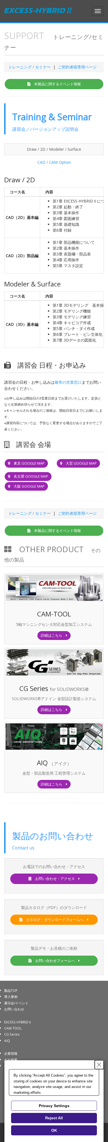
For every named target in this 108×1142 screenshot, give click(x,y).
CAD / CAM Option (54, 162)
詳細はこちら (53, 635)
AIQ (7, 1040)
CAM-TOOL (13, 1028)
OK (54, 1130)
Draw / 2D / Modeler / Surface (54, 149)
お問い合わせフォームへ (55, 960)
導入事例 (10, 996)
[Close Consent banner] (99, 1064)
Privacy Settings (54, 1105)
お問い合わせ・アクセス (55, 878)
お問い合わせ (14, 1009)
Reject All (54, 1118)
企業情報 (10, 1053)
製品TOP (10, 990)
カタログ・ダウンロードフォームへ (54, 919)
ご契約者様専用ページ (77, 67)
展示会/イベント (16, 1003)
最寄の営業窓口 (68, 382)
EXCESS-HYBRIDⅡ (18, 1022)
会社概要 (10, 1059)
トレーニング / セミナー (29, 67)
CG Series (12, 1034)
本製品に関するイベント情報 (55, 83)
